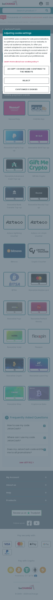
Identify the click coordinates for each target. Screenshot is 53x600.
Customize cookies (26, 89)
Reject (26, 80)
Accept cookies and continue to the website (26, 70)
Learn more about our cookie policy (20, 61)
